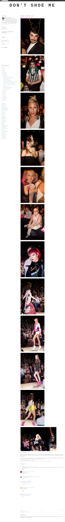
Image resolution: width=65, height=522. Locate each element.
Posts (3, 42)
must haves (3, 132)
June (4, 93)
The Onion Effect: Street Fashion (7, 78)
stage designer (3, 138)
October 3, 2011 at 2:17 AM (30, 471)
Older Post (62, 510)
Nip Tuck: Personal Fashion (6, 79)
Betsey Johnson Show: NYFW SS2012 (26, 17)
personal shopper (4, 134)
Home (1, 11)
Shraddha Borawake (4, 109)
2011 (3, 72)
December (4, 73)
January (4, 99)
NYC (2, 106)
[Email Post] (32, 460)
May (4, 94)
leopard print (3, 116)
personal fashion (4, 107)
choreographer (3, 130)
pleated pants (3, 135)
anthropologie (3, 120)
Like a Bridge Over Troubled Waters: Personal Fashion (9, 81)
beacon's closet (3, 121)
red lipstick (3, 137)
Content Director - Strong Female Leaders (27, 476)
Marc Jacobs (3, 127)
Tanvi (23, 481)
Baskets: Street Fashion (6, 86)
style (2, 123)
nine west (3, 133)
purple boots (3, 136)
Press (4, 11)
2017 (3, 68)
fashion (2, 111)
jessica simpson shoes (4, 131)
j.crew (2, 115)
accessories (3, 112)
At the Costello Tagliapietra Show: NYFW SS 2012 (9, 82)
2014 (3, 69)
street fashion (3, 105)
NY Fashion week (4, 110)
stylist (2, 113)
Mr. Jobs (4, 85)
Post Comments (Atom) (26, 511)
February (4, 98)
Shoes (2, 119)
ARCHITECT (3, 117)
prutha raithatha (4, 108)
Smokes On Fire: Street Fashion (7, 80)
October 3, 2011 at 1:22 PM (31, 487)
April (4, 95)
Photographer (3, 114)
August (4, 91)
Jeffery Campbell (4, 126)
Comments (4, 44)
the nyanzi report (24, 471)
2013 (3, 70)
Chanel (2, 124)
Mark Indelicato (4, 128)
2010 (3, 100)
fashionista (3, 122)
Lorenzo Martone (4, 118)
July (4, 92)
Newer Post (21, 510)
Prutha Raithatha (8, 17)
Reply (23, 469)
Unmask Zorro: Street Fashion (6, 88)
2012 (3, 71)
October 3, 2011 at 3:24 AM (36, 476)
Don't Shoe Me (32, 5)
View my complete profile (5, 24)
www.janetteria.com (24, 487)
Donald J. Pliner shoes (4, 125)
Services (7, 11)
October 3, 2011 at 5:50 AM (27, 481)
